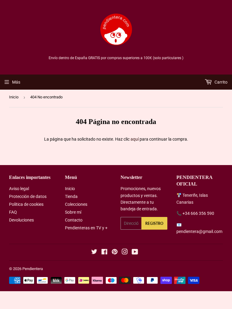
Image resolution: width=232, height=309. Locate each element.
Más (16, 82)
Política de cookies (26, 204)
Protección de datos (28, 196)
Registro (154, 223)
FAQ (13, 212)
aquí (134, 139)
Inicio (13, 97)
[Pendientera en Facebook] (104, 252)
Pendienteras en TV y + (86, 227)
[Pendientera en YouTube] (135, 252)
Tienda (71, 196)
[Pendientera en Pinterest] (114, 252)
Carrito (220, 82)
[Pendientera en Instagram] (125, 252)
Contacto (73, 220)
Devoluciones (21, 220)
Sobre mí (73, 212)
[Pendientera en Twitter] (94, 252)
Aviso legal (19, 188)
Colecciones (76, 204)
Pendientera (32, 268)
